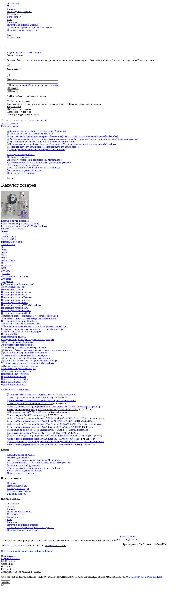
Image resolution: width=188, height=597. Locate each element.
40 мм (4, 250)
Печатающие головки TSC (14, 308)
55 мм (4, 255)
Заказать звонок (33, 52)
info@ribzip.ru (130, 539)
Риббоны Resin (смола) (12, 228)
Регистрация (13, 37)
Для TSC (5, 273)
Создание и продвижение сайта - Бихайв (26, 551)
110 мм (4, 234)
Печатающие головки (42, 133)
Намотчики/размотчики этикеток (53, 350)
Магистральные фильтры (13, 337)
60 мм (4, 257)
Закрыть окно (14, 106)
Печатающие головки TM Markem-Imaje (21, 305)
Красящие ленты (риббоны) (52, 131)
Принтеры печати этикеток (51, 149)
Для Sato (5, 271)
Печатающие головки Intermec (16, 300)
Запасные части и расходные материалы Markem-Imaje (91, 136)
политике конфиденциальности (146, 576)
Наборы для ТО (9, 334)
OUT (3, 268)
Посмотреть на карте (55, 545)
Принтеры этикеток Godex (14, 379)
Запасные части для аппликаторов (61, 147)
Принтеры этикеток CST (13, 376)
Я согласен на (35, 85)
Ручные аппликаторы (36, 352)
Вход (9, 35)
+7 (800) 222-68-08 (126, 536)
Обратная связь (8, 556)
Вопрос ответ (14, 17)
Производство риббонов (19, 11)
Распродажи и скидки (18, 488)
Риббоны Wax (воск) (11, 242)
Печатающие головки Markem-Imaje (19, 321)
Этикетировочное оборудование (58, 141)
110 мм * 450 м (8, 239)
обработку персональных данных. (41, 85)
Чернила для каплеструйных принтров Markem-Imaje (89, 144)
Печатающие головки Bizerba (16, 292)
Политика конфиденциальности (23, 24)
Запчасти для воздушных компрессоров (21, 331)
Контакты (12, 22)
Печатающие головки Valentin (16, 310)
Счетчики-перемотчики (39, 358)
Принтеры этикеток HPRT (14, 381)
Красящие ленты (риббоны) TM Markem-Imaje (24, 226)
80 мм (4, 263)
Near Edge (6, 265)
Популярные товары (17, 486)
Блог (9, 19)
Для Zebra (6, 279)
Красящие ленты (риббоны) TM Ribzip (20, 223)
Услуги (10, 6)
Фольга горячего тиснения (14, 276)
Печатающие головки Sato (14, 302)
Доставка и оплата (16, 14)
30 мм (4, 247)
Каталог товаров (9, 123)
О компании (13, 3)
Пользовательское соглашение (22, 30)
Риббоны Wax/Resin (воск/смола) (17, 284)
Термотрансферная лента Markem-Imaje (20, 323)
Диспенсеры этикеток (37, 347)
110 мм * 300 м (8, 236)
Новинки (11, 483)
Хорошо (5, 582)
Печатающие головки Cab (14, 294)
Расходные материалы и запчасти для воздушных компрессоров (106, 139)
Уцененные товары (16, 493)
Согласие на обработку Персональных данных (30, 27)
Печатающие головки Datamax (16, 297)
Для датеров (7, 281)
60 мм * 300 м (8, 260)
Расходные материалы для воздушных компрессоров (27, 339)
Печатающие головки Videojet (16, 313)
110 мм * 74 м (8, 244)
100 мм (4, 231)
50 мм (4, 252)
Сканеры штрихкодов (36, 355)
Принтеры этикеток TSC (13, 384)
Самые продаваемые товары (15, 389)
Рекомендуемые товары (19, 491)
